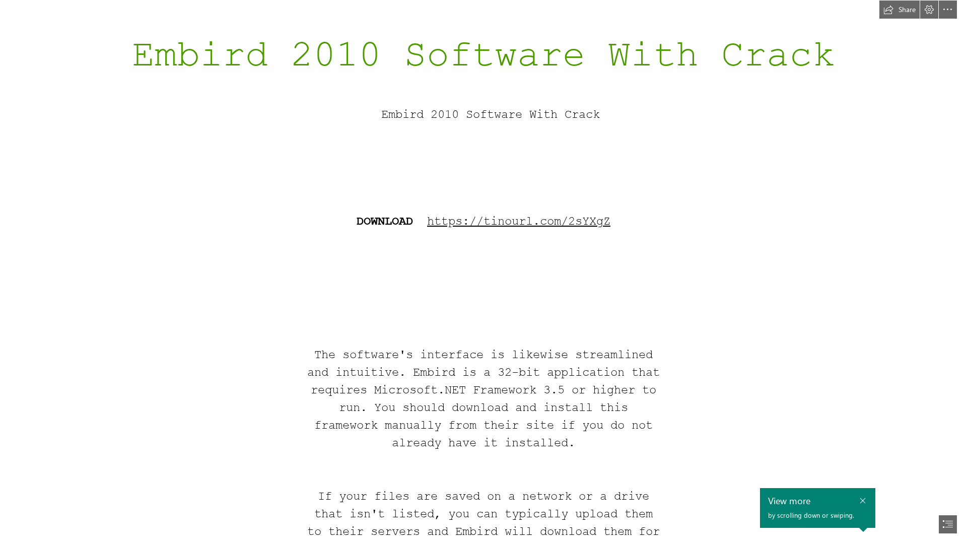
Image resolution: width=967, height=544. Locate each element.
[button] (899, 10)
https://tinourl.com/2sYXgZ (518, 221)
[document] (483, 272)
